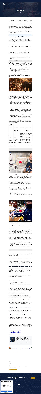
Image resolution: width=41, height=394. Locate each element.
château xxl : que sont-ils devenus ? (15, 330)
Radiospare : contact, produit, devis (15, 332)
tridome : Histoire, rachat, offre (14, 331)
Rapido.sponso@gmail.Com (20, 383)
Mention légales (32, 383)
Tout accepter (7, 391)
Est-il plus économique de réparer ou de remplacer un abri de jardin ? (25, 348)
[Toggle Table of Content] (31, 34)
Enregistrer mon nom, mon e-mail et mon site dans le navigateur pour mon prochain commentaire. (19, 367)
